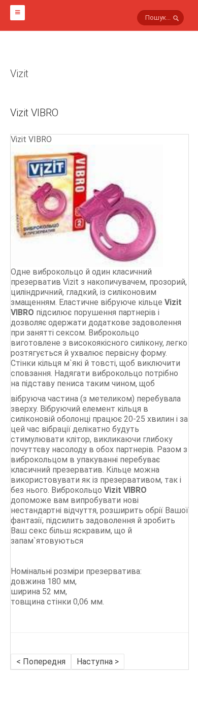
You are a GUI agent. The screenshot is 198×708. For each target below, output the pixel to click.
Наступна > (98, 661)
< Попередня (40, 661)
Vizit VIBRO (34, 113)
